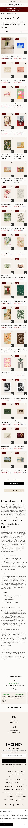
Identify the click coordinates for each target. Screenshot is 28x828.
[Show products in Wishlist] (22, 5)
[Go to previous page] (5, 490)
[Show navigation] (2, 5)
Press (11, 774)
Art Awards (10, 796)
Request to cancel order (19, 799)
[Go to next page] (23, 490)
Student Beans (9, 786)
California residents (20, 789)
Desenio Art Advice (20, 771)
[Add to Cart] (25, 52)
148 (20, 490)
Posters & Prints (11, 13)
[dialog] (14, 818)
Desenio (3, 13)
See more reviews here (14, 707)
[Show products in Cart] (25, 5)
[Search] (5, 5)
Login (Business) (8, 799)
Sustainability (9, 779)
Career (11, 776)
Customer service (19, 774)
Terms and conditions (20, 779)
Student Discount (8, 789)
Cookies (17, 782)
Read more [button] (4, 27)
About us (10, 771)
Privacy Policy (12, 764)
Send (13, 761)
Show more (14, 483)
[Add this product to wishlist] (12, 38)
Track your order (19, 776)
